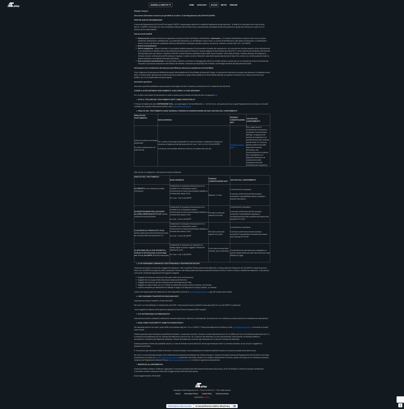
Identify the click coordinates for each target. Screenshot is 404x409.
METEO (224, 5)
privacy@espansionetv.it (181, 106)
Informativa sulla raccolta (179, 406)
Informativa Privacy (191, 393)
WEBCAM (233, 5)
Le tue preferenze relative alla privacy (212, 406)
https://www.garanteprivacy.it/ (179, 360)
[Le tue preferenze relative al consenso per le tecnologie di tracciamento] (400, 405)
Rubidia (206, 397)
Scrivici (177, 393)
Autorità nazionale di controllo (166, 357)
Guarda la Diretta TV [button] (160, 5)
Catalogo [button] (201, 5)
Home (191, 5)
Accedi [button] (214, 5)
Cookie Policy (207, 393)
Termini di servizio (222, 393)
